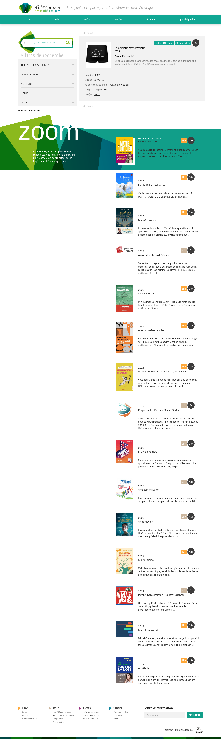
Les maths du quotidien (151, 138)
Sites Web (117, 715)
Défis (87, 19)
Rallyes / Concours (91, 712)
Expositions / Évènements (64, 715)
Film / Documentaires (62, 712)
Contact (169, 729)
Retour (89, 32)
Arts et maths (58, 722)
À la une (151, 19)
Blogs (115, 718)
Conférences (58, 718)
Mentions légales (184, 729)
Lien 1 (97, 94)
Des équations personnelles (153, 286)
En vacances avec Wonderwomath (148, 177)
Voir (57, 19)
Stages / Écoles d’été (91, 715)
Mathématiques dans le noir (154, 623)
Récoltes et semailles (149, 323)
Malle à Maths (146, 588)
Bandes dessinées (29, 718)
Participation (187, 19)
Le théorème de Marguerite (153, 514)
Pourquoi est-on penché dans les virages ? (152, 481)
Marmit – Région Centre (151, 403)
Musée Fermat (146, 248)
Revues (25, 715)
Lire (28, 19)
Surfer (118, 19)
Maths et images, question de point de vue (153, 443)
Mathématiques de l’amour (153, 364)
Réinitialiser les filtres (29, 110)
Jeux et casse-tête (90, 718)
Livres (24, 712)
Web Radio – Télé (120, 712)
